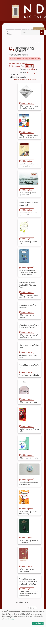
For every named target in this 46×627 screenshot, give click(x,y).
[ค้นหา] (42, 32)
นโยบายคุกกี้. (9, 619)
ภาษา (16, 30)
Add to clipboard (27, 103)
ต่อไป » (32, 608)
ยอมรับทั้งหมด (38, 623)
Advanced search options (18, 63)
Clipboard (40, 43)
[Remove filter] (39, 59)
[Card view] (27, 66)
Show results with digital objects (26, 79)
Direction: (23, 73)
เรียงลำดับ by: (24, 69)
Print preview (15, 66)
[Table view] (31, 66)
